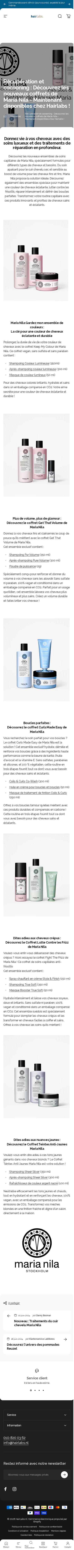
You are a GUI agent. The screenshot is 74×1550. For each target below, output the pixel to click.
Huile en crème (34, 787)
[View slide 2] (35, 1390)
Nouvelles (15, 116)
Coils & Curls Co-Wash (23, 781)
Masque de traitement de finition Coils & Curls (38, 793)
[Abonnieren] (61, 1488)
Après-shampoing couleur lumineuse (32, 369)
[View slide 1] (31, 1390)
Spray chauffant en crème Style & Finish (34, 978)
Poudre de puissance (22, 566)
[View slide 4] (43, 1390)
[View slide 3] (39, 1390)
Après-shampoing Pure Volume (29, 560)
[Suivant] (69, 4)
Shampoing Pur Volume (24, 554)
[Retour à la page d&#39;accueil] (4, 116)
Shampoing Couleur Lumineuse (29, 363)
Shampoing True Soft (22, 984)
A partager (14, 1303)
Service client (37, 1378)
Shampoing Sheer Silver (24, 1171)
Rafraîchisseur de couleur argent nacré (33, 1183)
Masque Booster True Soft (26, 990)
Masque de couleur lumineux (27, 375)
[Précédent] (5, 4)
